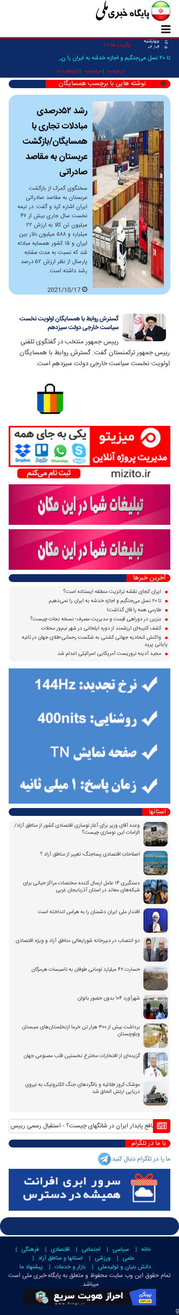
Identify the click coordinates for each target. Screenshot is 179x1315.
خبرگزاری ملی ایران (113, 12)
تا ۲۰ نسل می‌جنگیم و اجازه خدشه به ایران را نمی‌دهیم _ (105, 58)
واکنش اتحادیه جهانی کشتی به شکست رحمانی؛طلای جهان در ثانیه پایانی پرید (95, 641)
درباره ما (116, 71)
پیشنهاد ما (31, 1267)
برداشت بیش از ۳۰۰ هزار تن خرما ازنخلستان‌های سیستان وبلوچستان (81, 1030)
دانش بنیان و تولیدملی (124, 1267)
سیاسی (121, 1249)
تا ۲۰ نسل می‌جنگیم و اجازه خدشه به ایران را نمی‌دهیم (105, 600)
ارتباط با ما (67, 71)
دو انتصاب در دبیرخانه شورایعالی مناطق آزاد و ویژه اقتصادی (78, 940)
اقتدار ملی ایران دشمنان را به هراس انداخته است (89, 911)
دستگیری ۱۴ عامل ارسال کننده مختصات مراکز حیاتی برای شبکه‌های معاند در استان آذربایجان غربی (81, 886)
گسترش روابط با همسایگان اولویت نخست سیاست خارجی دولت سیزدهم (69, 323)
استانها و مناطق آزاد (60, 1258)
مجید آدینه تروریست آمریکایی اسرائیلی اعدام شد (109, 653)
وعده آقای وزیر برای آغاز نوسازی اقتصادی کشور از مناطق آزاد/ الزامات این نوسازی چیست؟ (77, 829)
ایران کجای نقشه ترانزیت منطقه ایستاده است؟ (112, 591)
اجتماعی (91, 1249)
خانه (146, 1249)
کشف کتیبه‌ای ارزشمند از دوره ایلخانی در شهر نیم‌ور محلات (101, 628)
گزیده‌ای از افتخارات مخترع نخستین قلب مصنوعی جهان (81, 1055)
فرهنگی (30, 1249)
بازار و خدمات (70, 1267)
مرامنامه (93, 71)
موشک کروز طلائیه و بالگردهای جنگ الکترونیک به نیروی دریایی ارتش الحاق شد (82, 1088)
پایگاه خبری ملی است (34, 1275)
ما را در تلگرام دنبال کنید (141, 1159)
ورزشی (102, 1258)
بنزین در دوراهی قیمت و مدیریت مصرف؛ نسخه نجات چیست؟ (96, 619)
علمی (128, 1258)
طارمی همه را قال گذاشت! (134, 610)
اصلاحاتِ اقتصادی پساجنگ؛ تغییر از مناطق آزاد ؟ (90, 854)
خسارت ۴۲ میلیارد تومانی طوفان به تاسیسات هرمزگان (85, 969)
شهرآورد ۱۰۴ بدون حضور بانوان (108, 998)
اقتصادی (60, 1249)
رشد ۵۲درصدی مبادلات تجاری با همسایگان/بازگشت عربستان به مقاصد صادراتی (55, 141)
